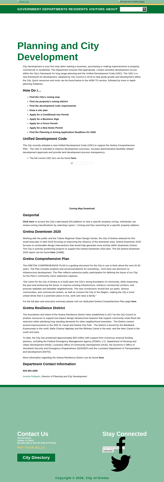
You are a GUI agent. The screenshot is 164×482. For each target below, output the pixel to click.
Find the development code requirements (53, 105)
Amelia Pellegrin (31, 376)
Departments (54, 9)
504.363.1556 (30, 370)
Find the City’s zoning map (45, 97)
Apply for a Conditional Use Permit (49, 114)
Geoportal (31, 215)
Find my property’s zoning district (49, 101)
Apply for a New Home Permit (46, 128)
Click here (28, 221)
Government (29, 9)
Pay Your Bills (31, 447)
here (73, 158)
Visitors (97, 9)
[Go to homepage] (23, 1)
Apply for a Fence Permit (44, 123)
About (112, 9)
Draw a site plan (39, 110)
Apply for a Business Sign (44, 119)
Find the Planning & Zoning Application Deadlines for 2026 (63, 132)
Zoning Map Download (82, 208)
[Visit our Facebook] (121, 453)
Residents (78, 9)
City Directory (36, 457)
